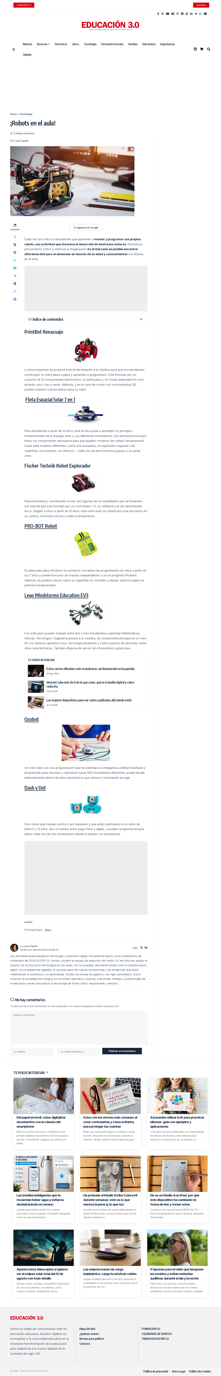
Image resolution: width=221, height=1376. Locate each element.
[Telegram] (196, 13)
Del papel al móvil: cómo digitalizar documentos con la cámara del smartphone (41, 1122)
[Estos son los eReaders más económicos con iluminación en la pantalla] (36, 671)
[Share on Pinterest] (15, 252)
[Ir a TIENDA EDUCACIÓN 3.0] (201, 49)
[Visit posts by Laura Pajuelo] (14, 948)
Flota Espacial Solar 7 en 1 (50, 399)
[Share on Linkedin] (15, 268)
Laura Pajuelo (22, 140)
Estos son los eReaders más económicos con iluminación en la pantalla (90, 669)
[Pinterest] (182, 13)
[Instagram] (178, 13)
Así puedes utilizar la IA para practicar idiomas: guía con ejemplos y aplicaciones (177, 1122)
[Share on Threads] (15, 283)
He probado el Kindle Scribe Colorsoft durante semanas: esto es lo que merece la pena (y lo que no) (110, 1199)
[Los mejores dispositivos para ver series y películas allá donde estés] (36, 702)
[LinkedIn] (191, 13)
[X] (162, 13)
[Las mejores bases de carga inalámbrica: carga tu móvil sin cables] (110, 1248)
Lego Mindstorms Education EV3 (56, 595)
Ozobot (31, 719)
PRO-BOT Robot (40, 526)
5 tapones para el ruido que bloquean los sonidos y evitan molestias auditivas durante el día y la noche (176, 1273)
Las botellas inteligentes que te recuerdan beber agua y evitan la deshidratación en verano (40, 1199)
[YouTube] (167, 13)
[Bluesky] (205, 13)
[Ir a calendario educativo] (195, 49)
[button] (208, 49)
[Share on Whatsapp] (15, 260)
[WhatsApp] (200, 13)
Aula (48, 930)
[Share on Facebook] (15, 237)
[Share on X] (15, 245)
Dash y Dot (35, 788)
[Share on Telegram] (15, 276)
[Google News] (172, 13)
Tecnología (25, 114)
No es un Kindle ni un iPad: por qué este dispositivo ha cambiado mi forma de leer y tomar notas (174, 1199)
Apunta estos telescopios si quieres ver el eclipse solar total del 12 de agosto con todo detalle (42, 1273)
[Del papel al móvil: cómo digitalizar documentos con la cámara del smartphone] (43, 1096)
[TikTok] (187, 13)
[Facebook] (158, 13)
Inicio (13, 114)
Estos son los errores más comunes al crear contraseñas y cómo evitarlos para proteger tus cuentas (110, 1122)
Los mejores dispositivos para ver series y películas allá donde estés (89, 700)
